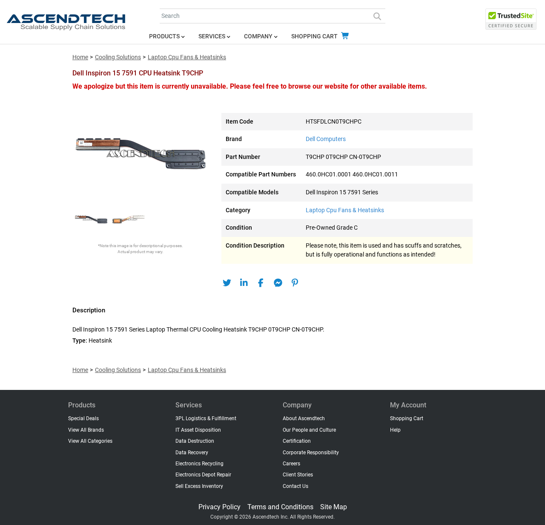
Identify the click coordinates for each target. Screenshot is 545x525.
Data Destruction (194, 441)
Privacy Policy (219, 507)
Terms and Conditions (280, 507)
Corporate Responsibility (311, 453)
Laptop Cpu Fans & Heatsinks (187, 57)
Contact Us (295, 486)
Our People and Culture (309, 430)
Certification (297, 441)
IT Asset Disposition (198, 430)
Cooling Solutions (118, 57)
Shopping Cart (315, 36)
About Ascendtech (304, 418)
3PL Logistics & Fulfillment (205, 418)
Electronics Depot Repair (203, 475)
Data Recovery (191, 453)
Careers (291, 464)
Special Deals (83, 418)
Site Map (333, 507)
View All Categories (90, 441)
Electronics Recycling (199, 464)
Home (80, 57)
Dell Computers (326, 139)
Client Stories (298, 475)
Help (395, 430)
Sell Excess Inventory (199, 486)
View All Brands (86, 430)
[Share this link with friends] (226, 283)
